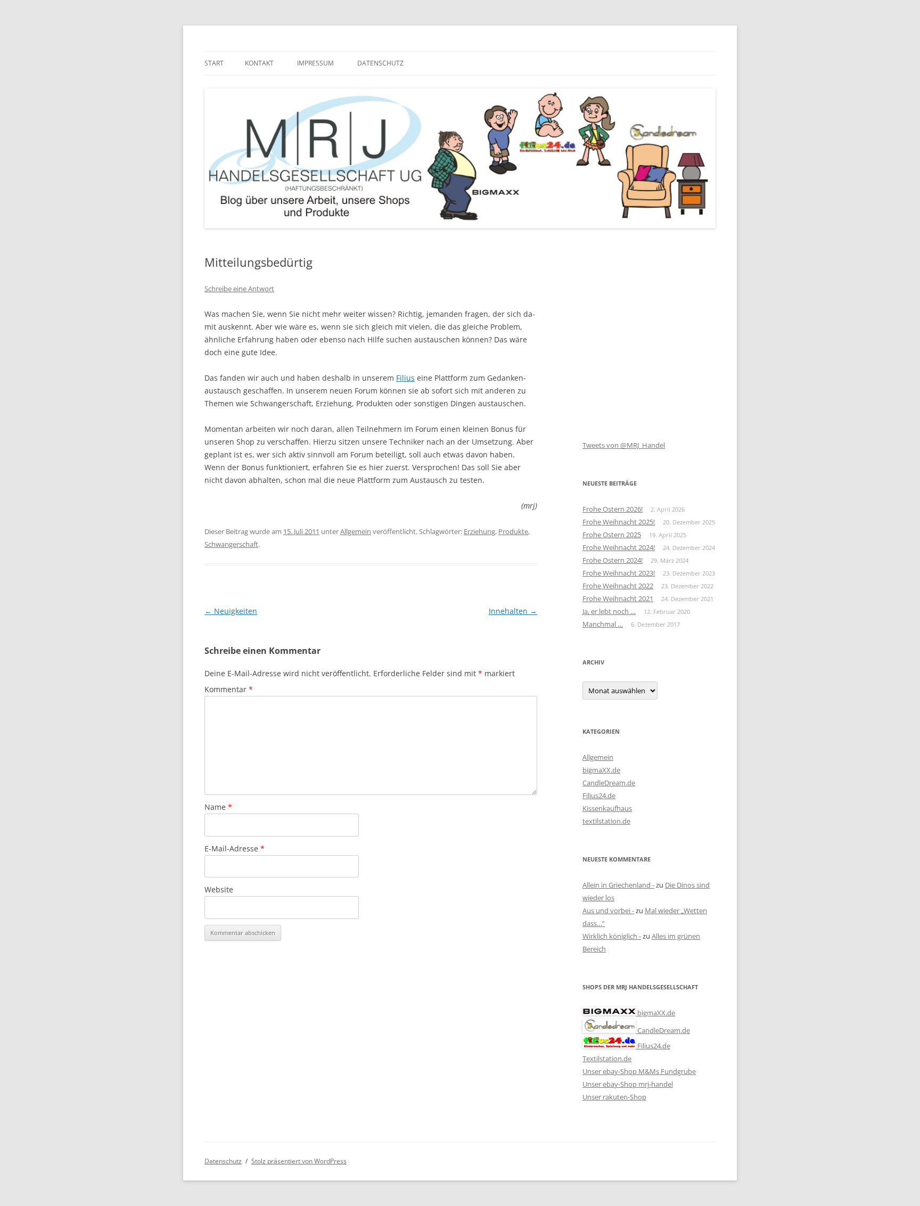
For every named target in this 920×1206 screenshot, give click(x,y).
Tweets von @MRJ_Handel (623, 445)
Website (218, 889)
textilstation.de (606, 821)
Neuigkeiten (230, 611)
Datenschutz (380, 63)
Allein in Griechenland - (618, 885)
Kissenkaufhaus (607, 808)
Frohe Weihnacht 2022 (617, 585)
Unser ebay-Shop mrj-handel (627, 1084)
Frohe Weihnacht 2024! (618, 547)
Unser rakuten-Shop (614, 1097)
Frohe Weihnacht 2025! (618, 522)
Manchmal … (602, 624)
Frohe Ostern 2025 (611, 534)
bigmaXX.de (601, 770)
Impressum (315, 63)
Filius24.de (598, 795)
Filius (405, 378)
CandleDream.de (608, 782)
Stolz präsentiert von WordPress (299, 1161)
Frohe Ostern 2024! (612, 560)
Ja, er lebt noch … (609, 611)
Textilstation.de (606, 1058)
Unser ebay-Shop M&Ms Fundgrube (639, 1071)
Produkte (513, 531)
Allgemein (355, 531)
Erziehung (479, 531)
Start (214, 63)
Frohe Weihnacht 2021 (617, 598)
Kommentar (228, 689)
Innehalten (513, 611)
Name (218, 807)
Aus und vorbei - (608, 910)
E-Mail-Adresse (234, 848)
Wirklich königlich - (611, 936)
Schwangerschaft (231, 544)
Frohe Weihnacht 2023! (618, 573)
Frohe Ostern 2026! (612, 509)
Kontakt (259, 63)
